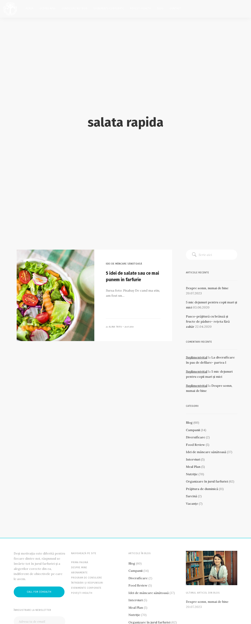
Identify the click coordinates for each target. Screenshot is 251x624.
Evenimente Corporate (109, 8)
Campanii (193, 430)
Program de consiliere (86, 577)
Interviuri (193, 459)
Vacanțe (192, 503)
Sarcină (191, 496)
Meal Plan (193, 467)
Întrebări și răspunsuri (87, 582)
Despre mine (48, 8)
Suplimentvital (196, 357)
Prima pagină (79, 562)
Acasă (30, 8)
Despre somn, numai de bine (207, 288)
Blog (160, 8)
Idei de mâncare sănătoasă (206, 452)
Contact (175, 8)
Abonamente (79, 572)
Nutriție (192, 474)
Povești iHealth (140, 8)
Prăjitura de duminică (202, 489)
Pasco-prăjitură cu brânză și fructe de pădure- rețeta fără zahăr (208, 321)
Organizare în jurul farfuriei (207, 481)
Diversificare (195, 437)
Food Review (195, 445)
